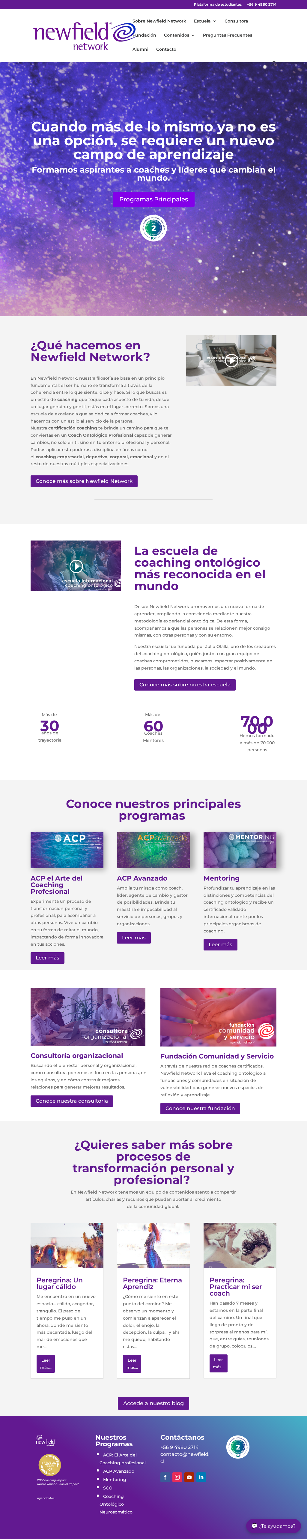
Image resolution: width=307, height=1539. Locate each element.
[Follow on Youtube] (189, 1477)
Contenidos (176, 35)
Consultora (236, 21)
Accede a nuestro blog (153, 1403)
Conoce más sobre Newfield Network (84, 481)
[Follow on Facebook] (165, 1477)
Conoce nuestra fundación (200, 1108)
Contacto (166, 49)
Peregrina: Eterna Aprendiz (152, 1283)
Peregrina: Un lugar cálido (60, 1283)
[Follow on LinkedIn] (201, 1477)
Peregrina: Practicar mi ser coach (236, 1286)
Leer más (47, 958)
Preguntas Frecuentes (227, 35)
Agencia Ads (46, 1498)
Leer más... (46, 1364)
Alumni (140, 49)
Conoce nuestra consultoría (72, 1101)
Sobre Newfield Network (159, 21)
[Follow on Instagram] (177, 1477)
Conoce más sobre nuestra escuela (185, 685)
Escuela (202, 21)
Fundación (144, 35)
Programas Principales (153, 199)
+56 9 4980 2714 (261, 5)
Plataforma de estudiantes (218, 5)
